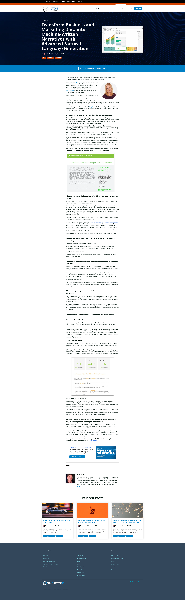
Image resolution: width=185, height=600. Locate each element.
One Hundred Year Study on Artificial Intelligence (103, 222)
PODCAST (80, 1)
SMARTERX (47, 1)
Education (108, 9)
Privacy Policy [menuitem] (53, 587)
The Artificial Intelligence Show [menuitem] (51, 564)
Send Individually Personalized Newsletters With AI (91, 521)
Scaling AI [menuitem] (79, 564)
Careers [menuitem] (113, 561)
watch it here (93, 440)
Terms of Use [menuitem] (46, 587)
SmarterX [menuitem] (45, 555)
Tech (44, 57)
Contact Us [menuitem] (113, 567)
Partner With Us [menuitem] (115, 564)
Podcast (115, 9)
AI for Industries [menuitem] (81, 570)
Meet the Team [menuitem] (115, 555)
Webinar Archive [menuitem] (81, 572)
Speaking (121, 9)
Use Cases (50, 57)
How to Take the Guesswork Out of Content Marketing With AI (127, 521)
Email (85, 536)
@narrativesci (79, 82)
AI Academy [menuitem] (46, 558)
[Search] (131, 8)
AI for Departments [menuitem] (82, 567)
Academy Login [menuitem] (81, 575)
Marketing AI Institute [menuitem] (49, 561)
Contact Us (138, 8)
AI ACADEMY (56, 1)
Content (58, 57)
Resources (101, 9)
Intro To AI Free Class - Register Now (93, 68)
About (95, 9)
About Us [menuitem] (113, 570)
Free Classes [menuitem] (80, 555)
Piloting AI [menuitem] (79, 561)
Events (128, 9)
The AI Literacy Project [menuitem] (117, 558)
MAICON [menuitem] (45, 567)
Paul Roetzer (50, 54)
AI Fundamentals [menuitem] (81, 558)
